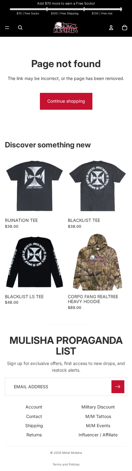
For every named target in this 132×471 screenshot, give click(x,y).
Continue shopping (66, 101)
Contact (34, 416)
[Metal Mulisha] (65, 27)
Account (33, 407)
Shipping (34, 425)
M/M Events (98, 425)
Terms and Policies (66, 464)
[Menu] (7, 28)
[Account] (111, 27)
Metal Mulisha (72, 452)
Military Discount (98, 407)
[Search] (20, 27)
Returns (34, 435)
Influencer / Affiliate (98, 435)
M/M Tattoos (98, 416)
